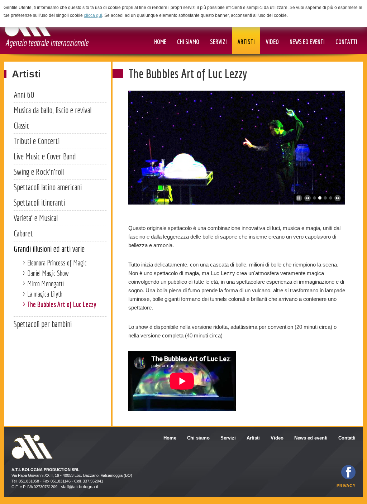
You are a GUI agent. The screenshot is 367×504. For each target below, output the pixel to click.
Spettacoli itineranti (39, 202)
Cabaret (23, 233)
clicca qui (93, 15)
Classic (21, 125)
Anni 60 (24, 95)
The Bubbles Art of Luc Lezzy (61, 304)
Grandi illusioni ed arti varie (49, 249)
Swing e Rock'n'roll (39, 172)
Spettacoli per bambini (43, 324)
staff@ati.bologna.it (79, 486)
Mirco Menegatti (45, 283)
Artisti (26, 74)
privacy (346, 485)
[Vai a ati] (46, 29)
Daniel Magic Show (48, 273)
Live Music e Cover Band (45, 156)
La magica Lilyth (44, 294)
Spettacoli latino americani (48, 187)
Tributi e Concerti (36, 141)
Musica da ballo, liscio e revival (52, 110)
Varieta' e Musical (36, 218)
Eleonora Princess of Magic (57, 263)
